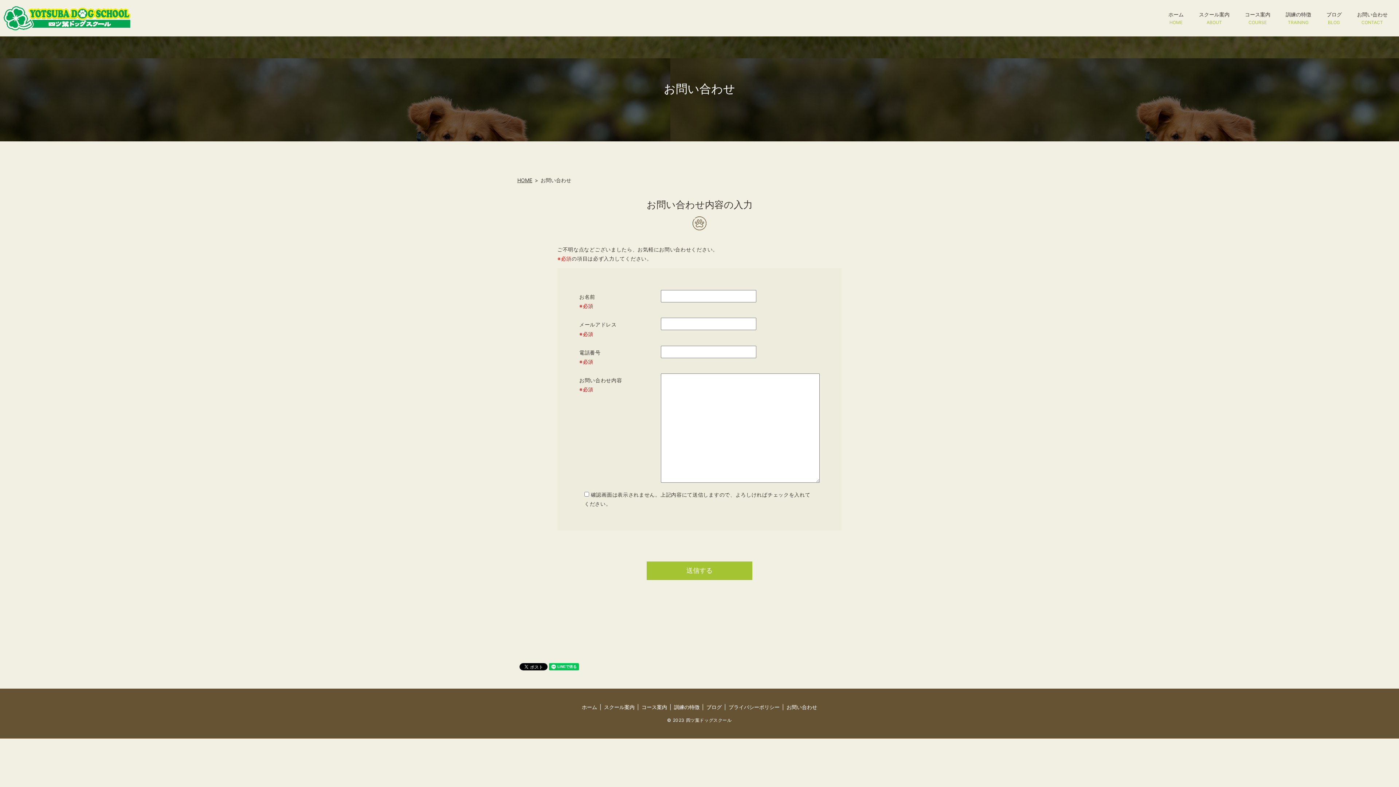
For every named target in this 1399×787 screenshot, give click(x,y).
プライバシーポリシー (754, 707)
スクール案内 (1214, 18)
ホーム (1176, 18)
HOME (524, 180)
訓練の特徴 (1298, 18)
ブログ (1334, 18)
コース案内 (1257, 18)
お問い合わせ (1372, 18)
